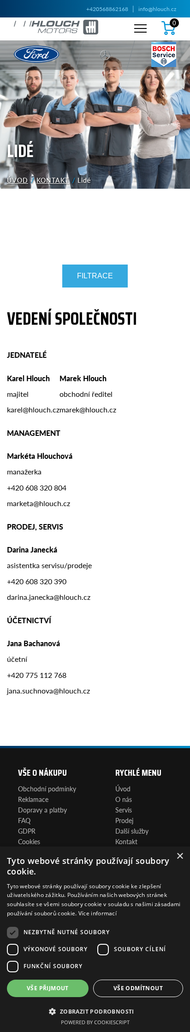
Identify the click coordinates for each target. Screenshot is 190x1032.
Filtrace (95, 276)
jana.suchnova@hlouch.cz (48, 690)
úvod (17, 180)
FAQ (24, 820)
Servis (123, 809)
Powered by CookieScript (95, 1022)
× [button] (179, 856)
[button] (95, 1011)
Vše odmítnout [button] (138, 988)
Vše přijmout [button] (48, 988)
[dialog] (95, 939)
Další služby (131, 830)
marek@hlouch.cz (87, 409)
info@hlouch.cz (157, 9)
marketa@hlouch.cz (38, 503)
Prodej (124, 820)
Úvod (123, 788)
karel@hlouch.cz (33, 409)
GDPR (27, 830)
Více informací (97, 913)
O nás (123, 799)
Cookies (29, 841)
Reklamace (33, 799)
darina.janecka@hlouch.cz (48, 597)
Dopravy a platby (42, 809)
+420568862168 (107, 9)
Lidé (84, 180)
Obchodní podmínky (47, 788)
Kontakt (52, 180)
